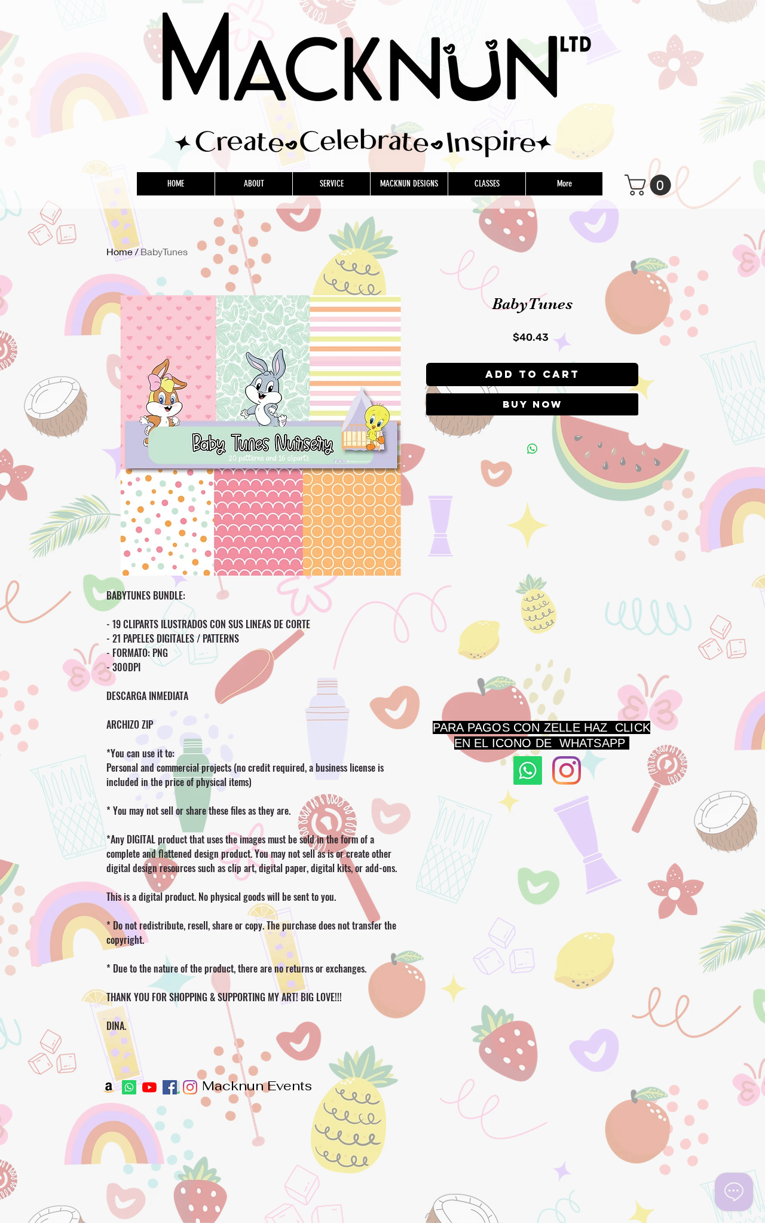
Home (119, 251)
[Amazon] (109, 1087)
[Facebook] (170, 1087)
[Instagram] (566, 770)
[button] (650, 185)
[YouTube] (149, 1087)
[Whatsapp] (527, 770)
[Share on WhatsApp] (532, 449)
